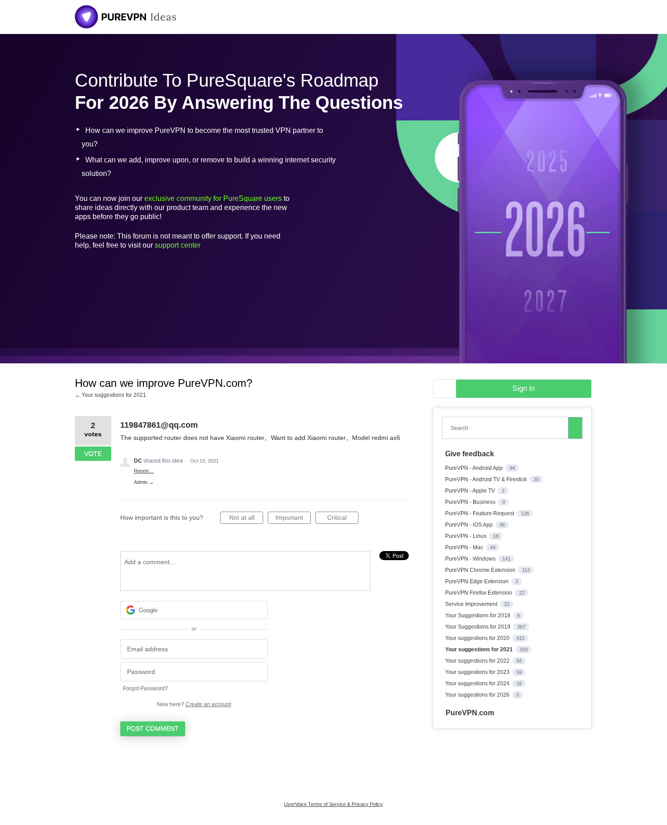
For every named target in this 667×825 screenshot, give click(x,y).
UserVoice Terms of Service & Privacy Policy (333, 804)
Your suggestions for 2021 (479, 649)
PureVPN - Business (471, 502)
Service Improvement (472, 604)
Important (293, 519)
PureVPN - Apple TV (470, 491)
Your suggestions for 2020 (478, 638)
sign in (523, 388)
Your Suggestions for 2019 (478, 627)
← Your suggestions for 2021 (110, 395)
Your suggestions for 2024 (478, 683)
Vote (93, 453)
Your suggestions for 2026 (478, 695)
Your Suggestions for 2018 (478, 615)
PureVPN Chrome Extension (481, 570)
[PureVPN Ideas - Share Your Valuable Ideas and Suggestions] (126, 17)
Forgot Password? (145, 688)
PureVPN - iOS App (469, 525)
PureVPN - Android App (474, 468)
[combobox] (507, 428)
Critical (342, 519)
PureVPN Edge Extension (477, 581)
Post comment (153, 728)
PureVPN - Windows (471, 559)
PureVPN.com (470, 713)
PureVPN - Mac (465, 547)
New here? (194, 704)
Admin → (144, 482)
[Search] (575, 428)
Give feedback (469, 454)
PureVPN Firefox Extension (479, 593)
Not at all (246, 519)
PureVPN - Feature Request (480, 513)
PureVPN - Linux (466, 536)
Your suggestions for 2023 (478, 672)
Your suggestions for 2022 (478, 661)
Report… (144, 471)
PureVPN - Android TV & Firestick (486, 479)
